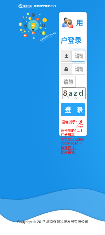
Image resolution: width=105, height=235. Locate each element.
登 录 (74, 109)
